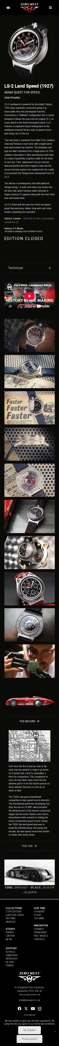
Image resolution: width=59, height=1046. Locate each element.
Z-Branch (39, 929)
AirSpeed (10, 921)
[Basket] (8, 7)
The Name (39, 918)
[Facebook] (19, 1008)
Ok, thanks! (29, 1030)
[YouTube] (33, 1008)
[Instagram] (39, 1009)
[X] (26, 1009)
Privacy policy (29, 1039)
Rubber (10, 932)
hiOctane (11, 918)
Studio (37, 915)
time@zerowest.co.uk (29, 1000)
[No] (55, 1031)
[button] (50, 7)
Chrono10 (39, 939)
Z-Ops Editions (13, 911)
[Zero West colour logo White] (29, 8)
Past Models (41, 935)
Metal (9, 939)
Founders (39, 911)
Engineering (40, 932)
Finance (10, 965)
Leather (10, 935)
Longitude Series (15, 915)
